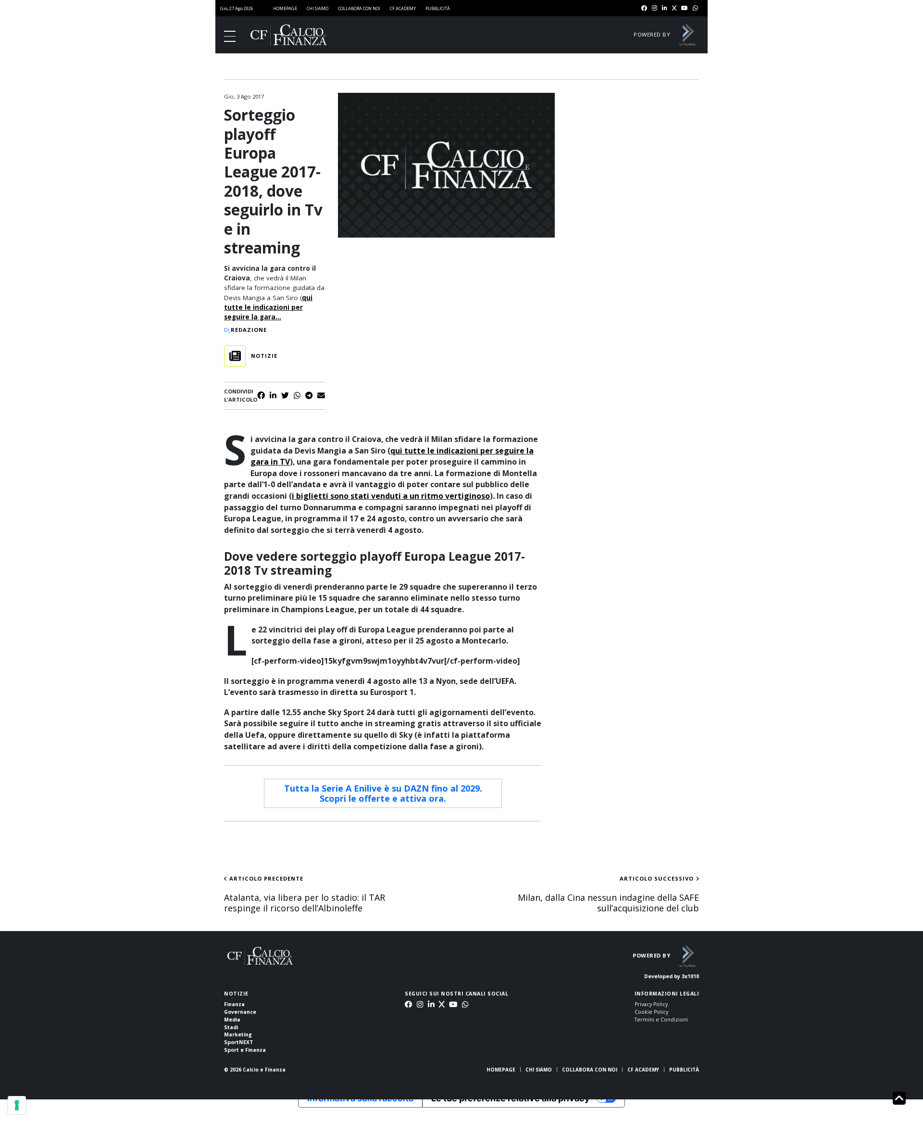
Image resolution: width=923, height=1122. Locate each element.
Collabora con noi (359, 8)
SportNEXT (238, 1042)
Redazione (249, 329)
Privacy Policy (651, 1004)
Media (232, 1019)
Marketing (238, 1034)
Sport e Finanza (245, 1049)
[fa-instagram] (654, 8)
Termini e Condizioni (661, 1019)
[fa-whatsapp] (695, 8)
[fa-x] (674, 8)
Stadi (231, 1027)
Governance (240, 1012)
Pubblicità (437, 8)
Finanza (234, 1004)
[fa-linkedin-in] (664, 8)
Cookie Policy (651, 1012)
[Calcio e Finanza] (289, 35)
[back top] (899, 1098)
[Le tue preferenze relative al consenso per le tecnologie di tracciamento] (17, 1105)
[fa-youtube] (684, 8)
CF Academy (403, 8)
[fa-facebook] (644, 8)
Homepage (285, 8)
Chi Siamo (317, 8)
